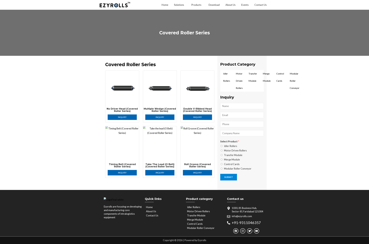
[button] (179, 4)
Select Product (229, 141)
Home (165, 4)
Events (245, 4)
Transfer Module (252, 77)
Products (196, 4)
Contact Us (260, 4)
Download (214, 4)
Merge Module (267, 77)
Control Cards (280, 77)
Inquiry (122, 117)
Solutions (179, 4)
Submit (228, 177)
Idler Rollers (226, 77)
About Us (230, 4)
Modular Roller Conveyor (294, 80)
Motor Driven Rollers (239, 80)
